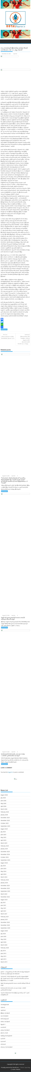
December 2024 (5, 851)
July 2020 (3, 933)
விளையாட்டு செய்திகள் (6, 1047)
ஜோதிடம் (3, 1024)
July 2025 (3, 831)
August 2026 (4, 795)
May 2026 (3, 803)
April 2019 (3, 959)
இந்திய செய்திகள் (5, 1013)
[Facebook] (15, 319)
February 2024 (5, 880)
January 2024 (4, 882)
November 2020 (5, 925)
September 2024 (5, 860)
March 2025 (4, 843)
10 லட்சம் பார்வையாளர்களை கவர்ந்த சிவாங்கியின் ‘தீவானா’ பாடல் (7, 336)
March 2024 (4, 877)
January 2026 (4, 815)
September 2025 (5, 826)
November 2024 (5, 854)
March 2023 (4, 894)
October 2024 (5, 857)
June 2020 (3, 936)
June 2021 (3, 905)
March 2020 (4, 945)
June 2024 (3, 868)
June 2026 (3, 800)
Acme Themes (16, 1069)
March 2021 (4, 914)
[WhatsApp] (15, 324)
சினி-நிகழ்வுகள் (4, 329)
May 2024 (3, 871)
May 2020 (3, 939)
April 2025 (3, 840)
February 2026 (5, 812)
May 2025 (3, 837)
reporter (15, 53)
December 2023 (5, 885)
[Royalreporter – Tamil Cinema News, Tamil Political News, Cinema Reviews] (15, 8)
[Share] (15, 327)
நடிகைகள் (3, 1041)
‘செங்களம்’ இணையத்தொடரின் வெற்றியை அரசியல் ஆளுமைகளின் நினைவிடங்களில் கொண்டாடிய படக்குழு (24, 339)
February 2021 (5, 916)
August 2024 (4, 863)
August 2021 (4, 899)
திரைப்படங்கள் (4, 1033)
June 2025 (3, 834)
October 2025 (5, 823)
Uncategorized (5, 1004)
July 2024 (3, 865)
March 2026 (4, 809)
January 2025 (4, 848)
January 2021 (4, 919)
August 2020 (4, 931)
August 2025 (4, 829)
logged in (10, 772)
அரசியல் (3, 1007)
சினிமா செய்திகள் (5, 1021)
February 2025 (5, 846)
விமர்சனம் (3, 1044)
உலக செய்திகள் (4, 1016)
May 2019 (3, 956)
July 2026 (3, 798)
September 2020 (5, 928)
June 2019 (3, 953)
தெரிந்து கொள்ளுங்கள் (6, 1035)
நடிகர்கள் (3, 1038)
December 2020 (5, 922)
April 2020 (3, 942)
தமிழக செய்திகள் (5, 1030)
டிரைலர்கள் (3, 1027)
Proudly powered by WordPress (10, 1067)
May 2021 (3, 908)
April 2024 (3, 874)
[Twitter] (15, 322)
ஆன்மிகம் (3, 1010)
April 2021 (3, 911)
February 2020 (5, 948)
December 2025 (5, 817)
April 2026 (3, 806)
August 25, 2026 (5, 476)
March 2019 (4, 962)
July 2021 (3, 902)
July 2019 (3, 950)
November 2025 (5, 820)
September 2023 (5, 891)
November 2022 (5, 897)
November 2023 (5, 888)
